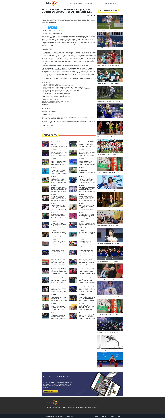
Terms (96, 416)
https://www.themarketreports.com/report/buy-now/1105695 (73, 65)
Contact (118, 416)
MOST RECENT (78, 3)
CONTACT (89, 3)
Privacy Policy (103, 416)
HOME (71, 3)
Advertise (111, 416)
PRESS (84, 3)
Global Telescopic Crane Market (49, 36)
